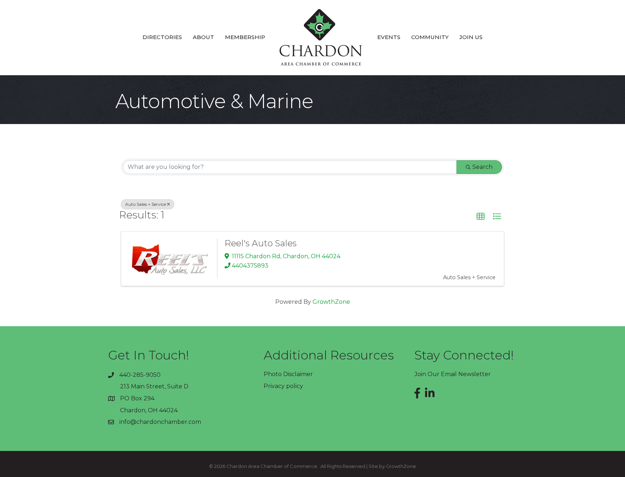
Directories (162, 37)
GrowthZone (331, 301)
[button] (480, 216)
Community (429, 37)
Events (388, 37)
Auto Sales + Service (145, 204)
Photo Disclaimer (288, 374)
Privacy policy (283, 386)
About (203, 37)
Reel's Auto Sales (261, 243)
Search (482, 166)
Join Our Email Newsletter (452, 374)
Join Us (470, 37)
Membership (245, 37)
